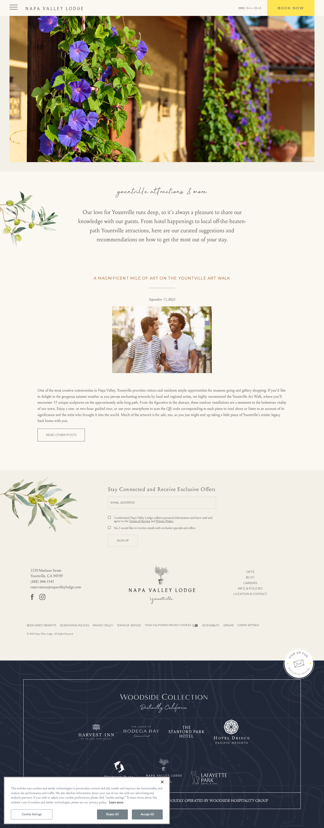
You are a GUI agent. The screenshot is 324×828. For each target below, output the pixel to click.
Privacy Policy (164, 521)
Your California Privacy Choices (168, 625)
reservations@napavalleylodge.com (55, 587)
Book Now (288, 5)
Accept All (147, 814)
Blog (250, 577)
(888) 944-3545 (250, 8)
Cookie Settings (248, 625)
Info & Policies (250, 588)
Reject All (112, 814)
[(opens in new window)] (164, 703)
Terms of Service (139, 521)
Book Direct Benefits (41, 625)
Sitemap (228, 625)
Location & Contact (250, 594)
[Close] (162, 782)
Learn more (116, 802)
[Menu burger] (13, 7)
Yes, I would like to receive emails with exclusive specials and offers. (155, 528)
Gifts (250, 572)
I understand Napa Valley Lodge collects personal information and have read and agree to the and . (163, 519)
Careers (250, 583)
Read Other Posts (61, 435)
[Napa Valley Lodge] (54, 8)
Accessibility (211, 625)
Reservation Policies (74, 625)
